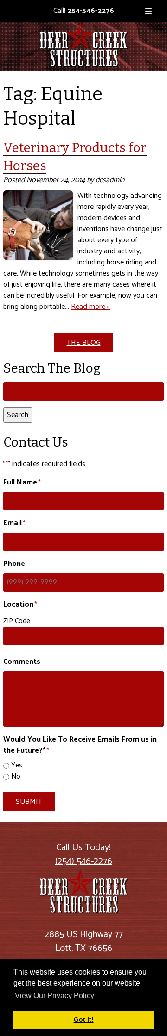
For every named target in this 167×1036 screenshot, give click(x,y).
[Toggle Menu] (148, 11)
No (15, 777)
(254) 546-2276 (83, 861)
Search (17, 415)
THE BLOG (84, 343)
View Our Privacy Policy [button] (54, 995)
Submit (29, 802)
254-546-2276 (90, 11)
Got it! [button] (84, 1019)
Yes (16, 765)
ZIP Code (16, 621)
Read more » (90, 306)
